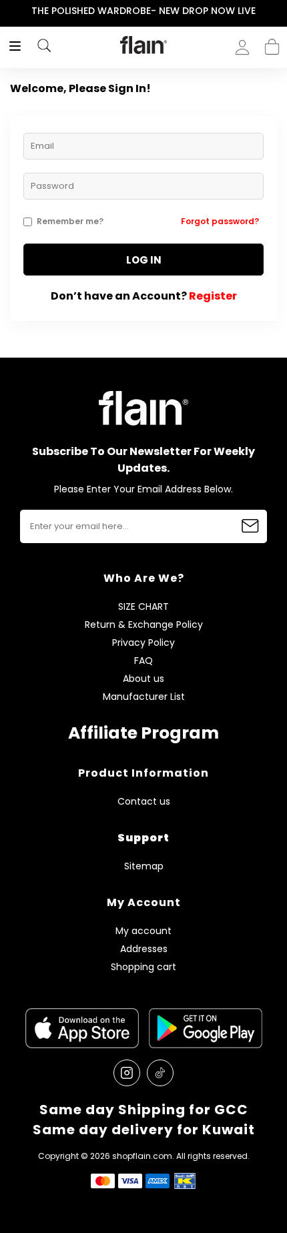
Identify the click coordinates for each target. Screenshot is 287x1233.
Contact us (143, 801)
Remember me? (70, 221)
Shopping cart (272, 43)
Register (213, 296)
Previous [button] (9, 11)
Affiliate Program (143, 733)
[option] (143, 11)
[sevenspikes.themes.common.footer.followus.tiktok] (160, 1073)
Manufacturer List (144, 697)
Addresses (144, 949)
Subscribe (250, 526)
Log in (144, 260)
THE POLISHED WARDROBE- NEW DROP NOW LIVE (143, 10)
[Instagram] (126, 1073)
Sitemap (144, 866)
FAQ (143, 661)
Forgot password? (220, 221)
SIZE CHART (143, 606)
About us (143, 679)
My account (143, 931)
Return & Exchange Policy (144, 625)
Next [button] (278, 11)
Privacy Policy (143, 643)
